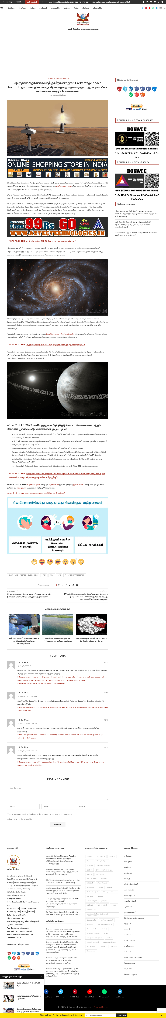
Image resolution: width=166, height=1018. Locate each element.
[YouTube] (119, 89)
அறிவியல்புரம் (61, 95)
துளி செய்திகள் (102, 905)
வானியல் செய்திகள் (93, 942)
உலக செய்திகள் (91, 879)
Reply (106, 662)
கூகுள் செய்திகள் (33, 485)
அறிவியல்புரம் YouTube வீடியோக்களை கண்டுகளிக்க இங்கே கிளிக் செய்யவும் (36, 493)
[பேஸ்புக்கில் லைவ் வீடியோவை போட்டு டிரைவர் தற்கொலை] (8, 1011)
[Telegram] (162, 2)
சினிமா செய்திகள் (92, 892)
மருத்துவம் (43, 8)
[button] (107, 8)
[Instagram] (131, 89)
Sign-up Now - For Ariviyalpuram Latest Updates (61, 1015)
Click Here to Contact (23, 931)
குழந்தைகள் (90, 887)
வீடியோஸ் (85, 8)
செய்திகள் (22, 8)
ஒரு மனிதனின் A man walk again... (29, 984)
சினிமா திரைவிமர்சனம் (109, 892)
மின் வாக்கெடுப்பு (92, 929)
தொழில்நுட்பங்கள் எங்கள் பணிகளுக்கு (60, 334)
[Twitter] (147, 2)
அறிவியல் (11, 8)
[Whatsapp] (159, 2)
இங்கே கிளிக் (78, 485)
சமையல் (109, 887)
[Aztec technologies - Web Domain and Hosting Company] (57, 227)
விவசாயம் (114, 947)
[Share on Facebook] (66, 585)
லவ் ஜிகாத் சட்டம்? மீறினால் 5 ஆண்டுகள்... (29, 997)
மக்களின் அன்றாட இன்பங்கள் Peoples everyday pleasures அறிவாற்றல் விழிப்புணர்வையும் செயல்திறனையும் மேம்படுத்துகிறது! (136, 214)
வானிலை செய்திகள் (109, 942)
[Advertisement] (83, 58)
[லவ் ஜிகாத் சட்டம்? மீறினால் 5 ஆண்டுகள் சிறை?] (8, 998)
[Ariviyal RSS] (142, 95)
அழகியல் (89, 861)
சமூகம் (101, 887)
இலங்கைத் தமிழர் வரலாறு (104, 870)
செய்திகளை (21, 488)
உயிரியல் (89, 874)
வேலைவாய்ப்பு (91, 951)
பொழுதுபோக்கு (91, 920)
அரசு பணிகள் (100, 857)
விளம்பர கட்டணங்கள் (21, 928)
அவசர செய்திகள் (102, 861)
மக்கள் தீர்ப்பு (97, 8)
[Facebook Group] (142, 89)
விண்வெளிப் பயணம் (64, 186)
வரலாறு (106, 933)
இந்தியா (89, 870)
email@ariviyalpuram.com (23, 934)
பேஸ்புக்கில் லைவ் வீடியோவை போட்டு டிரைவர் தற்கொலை (29, 1010)
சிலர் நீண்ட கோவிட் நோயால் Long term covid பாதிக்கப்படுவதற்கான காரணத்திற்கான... (24, 641)
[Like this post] (60, 585)
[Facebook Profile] (148, 89)
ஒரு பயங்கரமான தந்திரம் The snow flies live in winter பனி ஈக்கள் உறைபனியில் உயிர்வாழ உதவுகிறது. (61, 960)
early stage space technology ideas (23, 575)
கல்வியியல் (104, 879)
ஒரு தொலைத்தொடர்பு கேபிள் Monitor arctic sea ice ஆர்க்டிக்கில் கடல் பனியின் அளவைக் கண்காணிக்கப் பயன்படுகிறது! (63, 890)
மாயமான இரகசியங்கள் (105, 924)
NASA (44, 575)
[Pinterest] (151, 2)
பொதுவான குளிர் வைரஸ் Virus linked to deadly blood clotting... (92, 639)
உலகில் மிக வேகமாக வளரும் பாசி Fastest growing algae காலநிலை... (57, 639)
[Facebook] (143, 2)
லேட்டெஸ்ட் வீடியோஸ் (93, 933)
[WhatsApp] (131, 95)
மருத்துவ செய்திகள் (107, 920)
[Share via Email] (77, 585)
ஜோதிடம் (67, 8)
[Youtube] (155, 2)
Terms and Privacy (101, 1007)
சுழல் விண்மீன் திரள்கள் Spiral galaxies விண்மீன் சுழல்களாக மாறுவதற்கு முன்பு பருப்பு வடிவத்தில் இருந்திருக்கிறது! (133, 224)
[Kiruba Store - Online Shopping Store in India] (57, 160)
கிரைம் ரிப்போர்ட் (102, 883)
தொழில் (114, 905)
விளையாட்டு (55, 8)
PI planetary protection (74, 575)
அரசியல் (33, 8)
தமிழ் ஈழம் (90, 905)
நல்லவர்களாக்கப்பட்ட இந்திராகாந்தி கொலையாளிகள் (97, 915)
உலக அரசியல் (100, 874)
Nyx (59, 575)
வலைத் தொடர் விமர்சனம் (94, 938)
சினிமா (76, 8)
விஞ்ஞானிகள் (91, 947)
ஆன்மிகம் (90, 865)
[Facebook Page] (137, 89)
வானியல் (109, 938)
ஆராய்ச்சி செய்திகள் (62, 78)
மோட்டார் (104, 929)
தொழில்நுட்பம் (91, 909)
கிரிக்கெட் (90, 883)
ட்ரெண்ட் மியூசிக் (92, 901)
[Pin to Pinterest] (73, 585)
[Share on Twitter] (69, 585)
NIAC (51, 575)
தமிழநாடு (104, 901)
